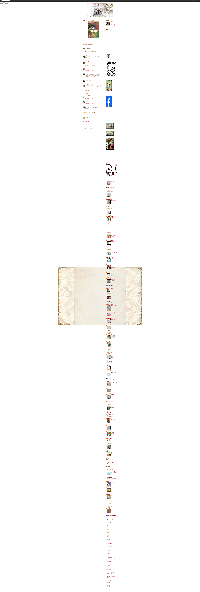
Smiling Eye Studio (110, 257)
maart (109, 556)
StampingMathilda (110, 216)
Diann (86, 111)
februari (109, 557)
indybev (86, 72)
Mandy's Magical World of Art (111, 180)
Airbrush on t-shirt (110, 348)
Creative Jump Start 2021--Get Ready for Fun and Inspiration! (111, 231)
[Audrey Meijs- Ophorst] (109, 106)
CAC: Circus (109, 579)
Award (108, 562)
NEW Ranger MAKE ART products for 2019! (113, 274)
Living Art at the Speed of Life (111, 206)
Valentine (109, 570)
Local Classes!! (109, 332)
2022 (108, 528)
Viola (107, 444)
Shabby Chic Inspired (110, 394)
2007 (108, 586)
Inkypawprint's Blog (110, 285)
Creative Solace (109, 418)
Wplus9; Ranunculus (112, 326)
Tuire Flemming (87, 105)
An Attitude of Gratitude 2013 (111, 415)
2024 (108, 525)
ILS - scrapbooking (110, 519)
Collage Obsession (110, 487)
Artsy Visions (109, 458)
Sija (107, 347)
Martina (86, 67)
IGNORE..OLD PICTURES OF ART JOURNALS (113, 235)
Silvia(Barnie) (87, 61)
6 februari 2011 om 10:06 (90, 59)
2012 (107, 540)
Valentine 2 (109, 569)
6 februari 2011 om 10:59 (90, 65)
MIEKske (108, 341)
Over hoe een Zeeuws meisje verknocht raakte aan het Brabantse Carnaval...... (113, 267)
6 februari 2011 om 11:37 (90, 76)
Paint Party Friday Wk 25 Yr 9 (114, 252)
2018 (107, 532)
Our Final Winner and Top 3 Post (111, 479)
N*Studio (108, 459)
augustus (109, 549)
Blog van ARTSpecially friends (110, 402)
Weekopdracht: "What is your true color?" (113, 320)
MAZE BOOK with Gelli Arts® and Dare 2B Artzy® (114, 259)
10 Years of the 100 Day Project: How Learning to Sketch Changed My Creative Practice (111, 189)
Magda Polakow (109, 278)
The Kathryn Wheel (110, 199)
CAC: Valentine (110, 573)
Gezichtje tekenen (113, 306)
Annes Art (87, 95)
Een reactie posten (86, 121)
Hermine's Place (109, 226)
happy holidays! (109, 352)
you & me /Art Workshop (113, 366)
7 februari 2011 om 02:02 (90, 113)
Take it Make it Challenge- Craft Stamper (113, 343)
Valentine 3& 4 (109, 568)
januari (109, 580)
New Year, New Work (110, 207)
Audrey (113, 21)
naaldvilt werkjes (109, 227)
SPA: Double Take (110, 561)
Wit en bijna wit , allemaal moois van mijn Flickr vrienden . (113, 357)
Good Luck (112, 217)
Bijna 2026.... (112, 210)
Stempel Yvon (109, 223)
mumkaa (108, 365)
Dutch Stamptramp (110, 247)
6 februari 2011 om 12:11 (90, 81)
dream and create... (110, 240)
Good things (109, 318)
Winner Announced (110, 506)
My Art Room (100, 4)
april (109, 554)
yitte (107, 388)
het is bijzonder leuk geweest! (113, 439)
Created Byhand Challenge (111, 515)
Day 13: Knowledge (110, 416)
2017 (107, 533)
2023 (108, 526)
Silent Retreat (113, 419)
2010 (107, 582)
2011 (107, 542)
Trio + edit (112, 488)
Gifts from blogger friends (113, 389)
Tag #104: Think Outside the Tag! (113, 496)
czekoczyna (109, 451)
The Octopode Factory (111, 312)
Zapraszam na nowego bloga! (111, 379)
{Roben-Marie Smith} (110, 187)
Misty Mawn (109, 412)
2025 (108, 523)
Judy (86, 55)
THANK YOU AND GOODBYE (113, 482)
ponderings (109, 229)
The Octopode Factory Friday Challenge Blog (111, 505)
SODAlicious (109, 371)
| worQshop (109, 378)
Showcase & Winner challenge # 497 (113, 472)
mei (108, 553)
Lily (83, 42)
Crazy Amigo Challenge (111, 508)
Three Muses (109, 481)
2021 (107, 529)
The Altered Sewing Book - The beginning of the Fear (113, 337)
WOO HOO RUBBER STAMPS (112, 576)
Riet (86, 50)
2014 (107, 538)
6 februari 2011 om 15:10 (90, 98)
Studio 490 (108, 272)
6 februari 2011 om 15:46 (90, 103)
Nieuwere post (85, 123)
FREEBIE (108, 577)
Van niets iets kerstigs (110, 286)
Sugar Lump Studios (88, 84)
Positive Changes (113, 295)
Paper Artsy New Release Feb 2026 (113, 201)
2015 (107, 536)
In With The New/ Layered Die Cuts (111, 517)
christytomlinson (109, 361)
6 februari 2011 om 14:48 (90, 93)
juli (108, 550)
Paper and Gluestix (110, 250)
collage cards (113, 445)
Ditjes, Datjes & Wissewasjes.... (109, 264)
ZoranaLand (109, 405)
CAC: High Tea (109, 564)
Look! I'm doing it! (113, 289)
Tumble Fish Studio (110, 288)
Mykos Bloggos (109, 425)
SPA (86, 45)
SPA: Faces (109, 565)
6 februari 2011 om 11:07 (90, 70)
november (109, 544)
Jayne (86, 100)
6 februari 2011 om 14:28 (90, 88)
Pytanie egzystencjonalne (113, 453)
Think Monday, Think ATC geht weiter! (111, 502)
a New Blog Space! (110, 302)
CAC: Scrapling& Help (111, 566)
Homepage (94, 123)
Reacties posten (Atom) (92, 124)
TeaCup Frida (113, 312)
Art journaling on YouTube (113, 280)
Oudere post (102, 123)
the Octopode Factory (91, 45)
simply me (108, 301)
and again (112, 395)
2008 (108, 585)
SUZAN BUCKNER (110, 233)
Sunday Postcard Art (110, 467)
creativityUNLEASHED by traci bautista (111, 351)
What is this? (108, 120)
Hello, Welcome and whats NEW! (111, 363)
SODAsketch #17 (113, 372)
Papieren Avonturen (110, 192)
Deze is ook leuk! (109, 438)
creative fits (109, 431)
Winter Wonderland (110, 477)
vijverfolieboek (113, 193)
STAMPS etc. (109, 325)
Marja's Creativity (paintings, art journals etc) (111, 305)
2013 (107, 539)
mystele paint (109, 331)
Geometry (108, 468)
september (110, 547)
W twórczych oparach (111, 460)
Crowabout (109, 294)
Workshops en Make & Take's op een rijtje (111, 403)
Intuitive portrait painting (113, 242)
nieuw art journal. (113, 426)
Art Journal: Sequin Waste (112, 558)
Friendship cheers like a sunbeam (110, 248)
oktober (109, 546)
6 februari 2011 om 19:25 (90, 108)
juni (108, 551)
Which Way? (113, 181)
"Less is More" (109, 470)
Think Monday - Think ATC (111, 501)
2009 (108, 583)
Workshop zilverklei (110, 572)
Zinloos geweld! (110, 560)
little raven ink (109, 334)
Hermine (86, 116)
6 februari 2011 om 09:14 (90, 52)
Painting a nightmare (112, 407)
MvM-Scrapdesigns (110, 210)
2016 (107, 535)
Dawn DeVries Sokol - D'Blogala (110, 463)
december (109, 543)
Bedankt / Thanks (113, 509)
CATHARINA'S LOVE (110, 354)
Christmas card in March (114, 383)
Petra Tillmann (87, 79)
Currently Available (112, 433)
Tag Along (108, 494)
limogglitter (109, 381)
